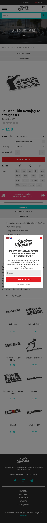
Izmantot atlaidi (23, 280)
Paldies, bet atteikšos (23, 284)
